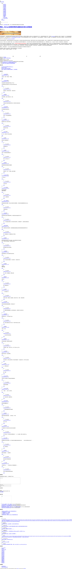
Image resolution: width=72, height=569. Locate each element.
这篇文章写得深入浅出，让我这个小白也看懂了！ (9, 533)
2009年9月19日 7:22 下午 (6, 207)
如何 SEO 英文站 (4, 67)
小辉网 (5, 251)
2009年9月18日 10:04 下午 (5, 188)
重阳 (4, 276)
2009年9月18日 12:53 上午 (5, 327)
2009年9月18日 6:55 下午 (6, 333)
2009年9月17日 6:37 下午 (5, 451)
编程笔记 (3, 557)
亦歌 (4, 94)
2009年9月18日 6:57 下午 (6, 457)
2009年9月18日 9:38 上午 (5, 238)
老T (4, 150)
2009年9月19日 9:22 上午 (5, 163)
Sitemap (25, 568)
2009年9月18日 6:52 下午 (6, 271)
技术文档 (4, 5)
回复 (2, 78)
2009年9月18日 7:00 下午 (6, 358)
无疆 (4, 326)
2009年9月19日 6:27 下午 (5, 138)
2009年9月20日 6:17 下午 (6, 195)
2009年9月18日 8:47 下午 (6, 220)
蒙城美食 (4, 9)
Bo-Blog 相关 (5, 17)
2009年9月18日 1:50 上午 (5, 302)
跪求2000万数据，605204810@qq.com (7, 539)
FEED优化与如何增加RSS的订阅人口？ (7, 66)
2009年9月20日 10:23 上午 (5, 95)
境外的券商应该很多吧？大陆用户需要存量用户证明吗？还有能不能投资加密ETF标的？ (15, 526)
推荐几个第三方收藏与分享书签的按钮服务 (8, 63)
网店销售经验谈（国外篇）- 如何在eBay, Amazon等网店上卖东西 (11, 506)
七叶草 (5, 351)
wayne (5, 462)
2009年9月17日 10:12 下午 (5, 364)
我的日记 (4, 4)
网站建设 (4, 11)
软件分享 (3, 562)
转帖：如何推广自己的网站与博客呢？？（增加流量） (10, 69)
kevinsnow (5, 388)
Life (4, 363)
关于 (2, 19)
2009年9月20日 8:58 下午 (5, 75)
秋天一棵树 (5, 200)
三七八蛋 (5, 187)
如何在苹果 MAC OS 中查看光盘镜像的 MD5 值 (9, 62)
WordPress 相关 (5, 18)
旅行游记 (3, 555)
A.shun (5, 301)
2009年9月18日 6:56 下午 (6, 469)
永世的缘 (5, 74)
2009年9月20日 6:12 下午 (6, 101)
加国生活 (4, 8)
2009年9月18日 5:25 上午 (5, 277)
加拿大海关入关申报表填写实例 (6, 507)
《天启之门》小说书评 (5, 513)
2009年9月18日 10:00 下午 (5, 201)
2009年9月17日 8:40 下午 (5, 389)
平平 (4, 119)
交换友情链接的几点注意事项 (16, 37)
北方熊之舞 (5, 80)
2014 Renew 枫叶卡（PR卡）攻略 (6, 504)
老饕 (4, 338)
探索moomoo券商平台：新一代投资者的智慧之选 (9, 511)
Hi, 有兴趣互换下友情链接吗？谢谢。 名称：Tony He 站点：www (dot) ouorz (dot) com (14, 544)
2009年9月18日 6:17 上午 (5, 264)
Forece (18, 568)
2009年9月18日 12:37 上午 (5, 339)
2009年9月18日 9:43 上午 (5, 226)
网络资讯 (4, 12)
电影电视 (4, 14)
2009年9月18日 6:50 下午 (6, 232)
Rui (4, 137)
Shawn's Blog (53, 36)
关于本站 (4, 10)
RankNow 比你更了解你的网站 (6, 68)
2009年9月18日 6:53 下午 (6, 296)
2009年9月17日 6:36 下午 (5, 463)
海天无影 (5, 400)
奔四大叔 (5, 225)
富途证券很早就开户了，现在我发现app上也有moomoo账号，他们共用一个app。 (13, 531)
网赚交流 (4, 15)
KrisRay (5, 131)
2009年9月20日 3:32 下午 (5, 81)
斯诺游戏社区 (4, 566)
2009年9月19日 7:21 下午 (5, 132)
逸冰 (4, 162)
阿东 (4, 413)
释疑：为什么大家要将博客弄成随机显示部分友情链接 (16, 27)
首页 (4, 24)
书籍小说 (4, 7)
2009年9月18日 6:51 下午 (6, 258)
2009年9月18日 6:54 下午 (6, 308)
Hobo (4, 425)
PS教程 (4, 16)
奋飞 (4, 263)
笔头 (4, 450)
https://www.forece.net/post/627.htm (8, 61)
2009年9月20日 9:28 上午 (5, 107)
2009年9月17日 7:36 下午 (5, 426)
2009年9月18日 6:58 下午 (6, 395)
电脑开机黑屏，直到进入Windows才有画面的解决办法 (10, 514)
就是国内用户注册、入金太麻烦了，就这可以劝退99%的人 (10, 523)
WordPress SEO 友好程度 (11, 38)
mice (4, 289)
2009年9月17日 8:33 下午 (5, 401)
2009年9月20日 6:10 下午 (6, 126)
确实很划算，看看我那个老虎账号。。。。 (8, 528)
